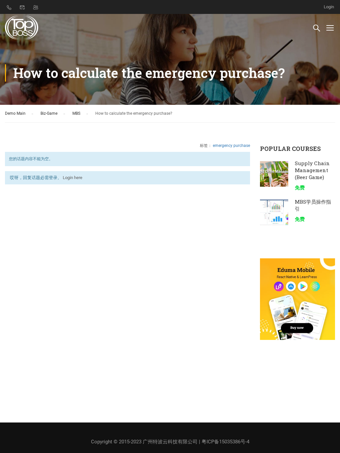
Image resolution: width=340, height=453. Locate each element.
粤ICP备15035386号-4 (225, 442)
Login (329, 6)
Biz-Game (49, 113)
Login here (72, 177)
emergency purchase (231, 145)
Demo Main (15, 113)
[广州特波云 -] (22, 27)
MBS (76, 113)
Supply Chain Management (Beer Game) (312, 170)
